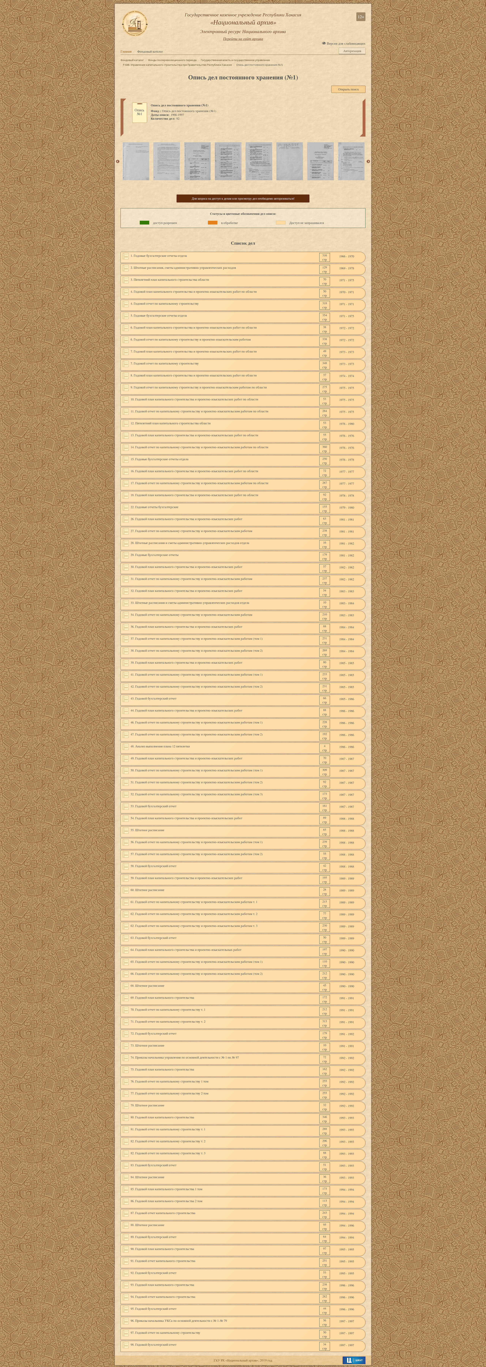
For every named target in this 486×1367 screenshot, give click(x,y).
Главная (126, 51)
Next (368, 162)
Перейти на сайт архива (243, 38)
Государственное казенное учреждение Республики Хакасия (243, 22)
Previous (118, 162)
